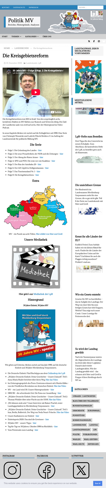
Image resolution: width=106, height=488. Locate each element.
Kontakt (5, 7)
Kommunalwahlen (82, 420)
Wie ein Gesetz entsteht (87, 294)
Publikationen (90, 434)
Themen (15, 36)
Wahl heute (78, 444)
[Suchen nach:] (90, 7)
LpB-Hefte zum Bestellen (89, 136)
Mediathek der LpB (43, 294)
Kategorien (31, 36)
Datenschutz (19, 7)
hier (40, 150)
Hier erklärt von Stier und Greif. (49, 234)
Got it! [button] (98, 483)
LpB (39, 63)
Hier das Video (52, 379)
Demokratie (78, 411)
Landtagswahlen (81, 430)
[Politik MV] (53, 32)
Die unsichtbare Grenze (88, 185)
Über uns (47, 36)
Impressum (33, 7)
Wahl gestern (91, 439)
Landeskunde (31, 63)
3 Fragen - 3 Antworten (84, 396)
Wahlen (76, 439)
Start (4, 36)
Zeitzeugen (93, 444)
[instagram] (99, 41)
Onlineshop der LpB (56, 373)
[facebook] (94, 41)
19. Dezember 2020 (14, 63)
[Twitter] (89, 41)
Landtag (93, 425)
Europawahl (94, 411)
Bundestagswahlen (82, 406)
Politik (76, 434)
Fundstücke (79, 415)
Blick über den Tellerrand (86, 401)
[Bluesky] (103, 41)
